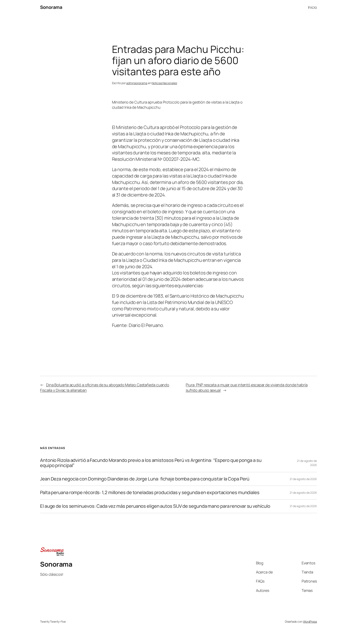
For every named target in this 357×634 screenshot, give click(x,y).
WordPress (310, 621)
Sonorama (51, 7)
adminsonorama (136, 83)
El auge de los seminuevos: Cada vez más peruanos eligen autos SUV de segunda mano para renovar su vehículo (155, 506)
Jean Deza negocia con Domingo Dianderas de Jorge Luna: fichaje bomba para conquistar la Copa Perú (144, 478)
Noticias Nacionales (164, 83)
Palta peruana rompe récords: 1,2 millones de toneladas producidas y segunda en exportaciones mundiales (149, 492)
